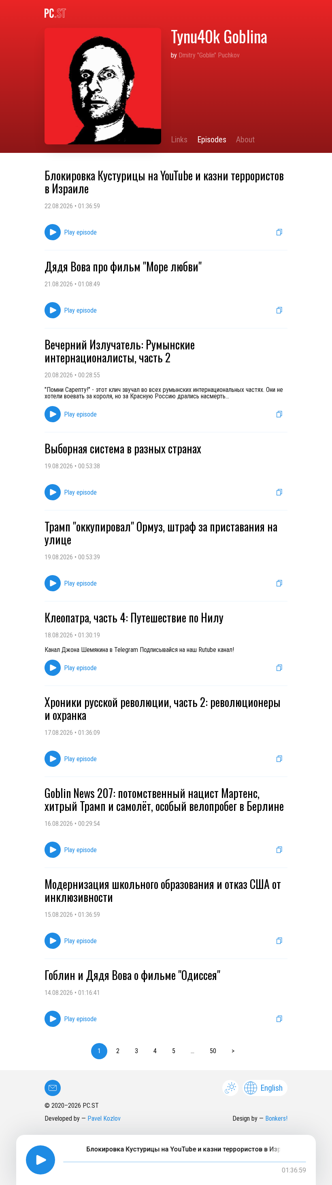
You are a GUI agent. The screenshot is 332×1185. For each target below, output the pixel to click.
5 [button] (173, 1051)
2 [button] (117, 1051)
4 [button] (155, 1051)
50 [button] (213, 1051)
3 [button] (136, 1051)
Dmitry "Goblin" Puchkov (209, 55)
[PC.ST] (166, 13)
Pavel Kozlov (104, 1118)
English (271, 1088)
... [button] (192, 1051)
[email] (53, 1088)
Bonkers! (276, 1118)
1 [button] (99, 1051)
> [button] (233, 1051)
